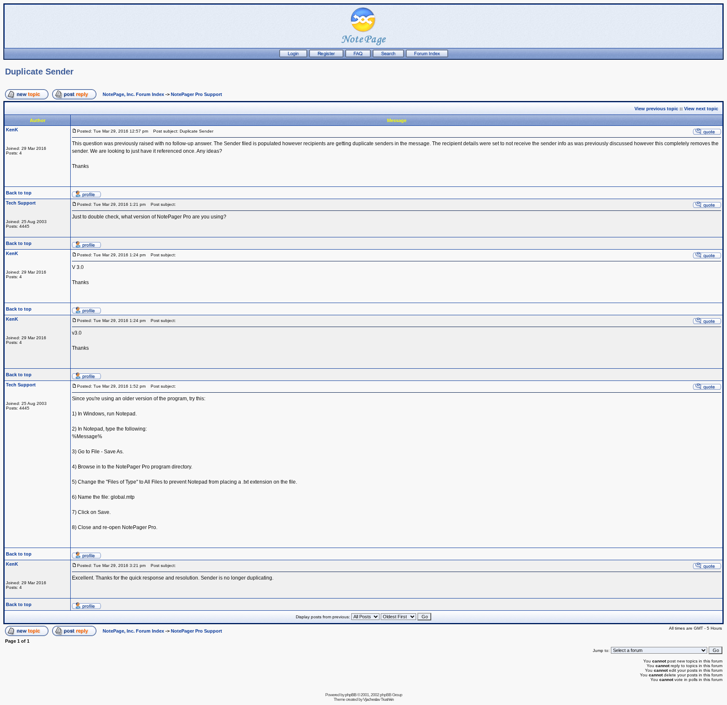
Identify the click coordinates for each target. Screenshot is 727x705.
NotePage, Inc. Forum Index (133, 94)
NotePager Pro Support (196, 94)
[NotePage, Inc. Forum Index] (427, 55)
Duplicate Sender (39, 71)
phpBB (350, 694)
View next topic (701, 108)
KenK (12, 129)
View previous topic (656, 108)
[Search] (388, 55)
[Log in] (293, 55)
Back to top (19, 192)
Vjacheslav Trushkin (378, 699)
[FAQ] (358, 55)
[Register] (326, 55)
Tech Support (21, 202)
